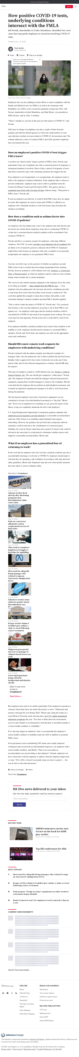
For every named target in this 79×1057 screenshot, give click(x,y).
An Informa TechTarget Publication (39, 2)
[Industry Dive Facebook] (7, 993)
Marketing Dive (45, 1013)
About (22, 989)
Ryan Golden (19, 48)
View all (10, 970)
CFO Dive (43, 1010)
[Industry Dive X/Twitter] (12, 993)
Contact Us (24, 997)
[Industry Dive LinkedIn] (3, 993)
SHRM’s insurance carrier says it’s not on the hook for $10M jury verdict (52, 831)
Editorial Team (25, 993)
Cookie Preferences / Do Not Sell (49, 1049)
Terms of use (17, 1049)
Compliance (22, 774)
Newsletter (23, 1000)
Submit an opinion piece (48, 997)
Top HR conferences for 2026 (51, 848)
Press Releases (25, 1010)
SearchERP (44, 1017)
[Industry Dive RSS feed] (16, 993)
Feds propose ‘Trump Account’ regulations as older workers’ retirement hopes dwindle (41, 892)
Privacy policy (6, 1049)
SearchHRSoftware (47, 1021)
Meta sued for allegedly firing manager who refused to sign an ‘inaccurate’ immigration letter (40, 875)
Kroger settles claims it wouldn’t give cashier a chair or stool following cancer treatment (41, 884)
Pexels (28, 98)
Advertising (44, 989)
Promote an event (46, 1000)
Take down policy (29, 1049)
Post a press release (22, 970)
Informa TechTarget (37, 1039)
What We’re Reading (27, 1014)
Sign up (69, 6)
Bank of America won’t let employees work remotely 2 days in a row (41, 901)
